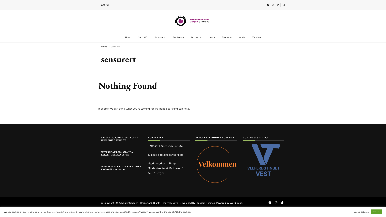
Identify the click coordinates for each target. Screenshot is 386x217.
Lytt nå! (105, 5)
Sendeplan (178, 37)
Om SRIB (142, 37)
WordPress (236, 203)
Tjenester (227, 37)
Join (211, 37)
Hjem (128, 37)
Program (159, 37)
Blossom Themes (205, 203)
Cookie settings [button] (361, 212)
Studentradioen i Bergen (134, 203)
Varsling (256, 37)
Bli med (195, 37)
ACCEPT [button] (376, 211)
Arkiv (242, 37)
